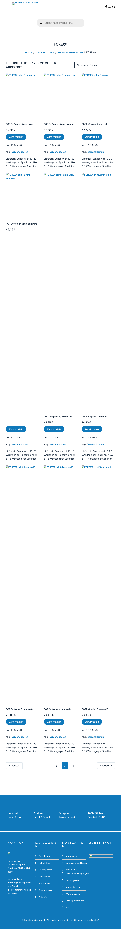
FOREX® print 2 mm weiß (95, 416)
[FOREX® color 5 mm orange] (60, 95)
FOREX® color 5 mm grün (19, 124)
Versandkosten (20, 152)
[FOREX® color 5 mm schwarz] (22, 195)
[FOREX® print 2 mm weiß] (98, 291)
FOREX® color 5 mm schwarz (21, 223)
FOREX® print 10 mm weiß (58, 416)
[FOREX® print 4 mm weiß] (60, 584)
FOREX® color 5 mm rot (94, 124)
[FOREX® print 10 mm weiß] (60, 291)
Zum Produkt (16, 136)
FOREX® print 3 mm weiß (19, 709)
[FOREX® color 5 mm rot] (98, 95)
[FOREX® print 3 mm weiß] (22, 584)
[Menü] (7, 6)
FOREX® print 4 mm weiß (57, 709)
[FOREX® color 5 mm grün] (22, 95)
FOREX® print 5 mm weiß (95, 709)
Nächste (104, 766)
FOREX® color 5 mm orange (59, 124)
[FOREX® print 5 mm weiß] (98, 584)
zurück (16, 766)
